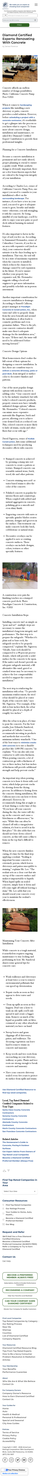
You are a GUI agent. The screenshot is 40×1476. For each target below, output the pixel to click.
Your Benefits (9, 1369)
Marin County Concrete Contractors (19, 1128)
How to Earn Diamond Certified (18, 1396)
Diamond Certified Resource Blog (19, 1348)
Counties (6, 1333)
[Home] (4, 5)
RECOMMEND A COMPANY (20, 1290)
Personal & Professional (14, 1417)
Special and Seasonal (13, 1420)
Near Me (6, 1327)
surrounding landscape (13, 198)
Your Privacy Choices (16, 1470)
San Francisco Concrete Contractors (19, 1131)
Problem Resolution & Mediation (18, 1357)
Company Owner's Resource (16, 1393)
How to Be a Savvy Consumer (17, 1354)
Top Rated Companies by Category (19, 1321)
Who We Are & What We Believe (18, 1381)
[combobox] (22, 15)
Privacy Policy (9, 1435)
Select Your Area (10, 1191)
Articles (6, 1360)
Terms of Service (10, 1432)
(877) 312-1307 (8, 1454)
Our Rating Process (12, 1324)
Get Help (6, 1261)
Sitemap (6, 1330)
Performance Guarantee (14, 1372)
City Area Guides (10, 1423)
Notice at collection (10, 1473)
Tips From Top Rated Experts (16, 1351)
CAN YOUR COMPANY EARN (20, 1302)
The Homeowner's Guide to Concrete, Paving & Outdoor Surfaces (15, 1145)
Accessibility (8, 1441)
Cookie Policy (9, 1438)
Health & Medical (11, 1414)
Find (19, 25)
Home (5, 1408)
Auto (4, 1411)
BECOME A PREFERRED (20, 1276)
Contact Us (8, 1384)
